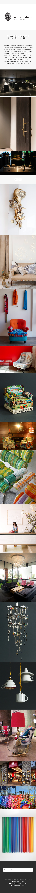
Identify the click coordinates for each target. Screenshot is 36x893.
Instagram (23, 885)
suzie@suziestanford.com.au (19, 883)
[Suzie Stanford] (18, 17)
